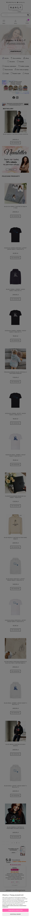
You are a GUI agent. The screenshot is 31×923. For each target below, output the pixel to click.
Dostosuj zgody (15, 914)
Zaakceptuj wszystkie (15, 910)
